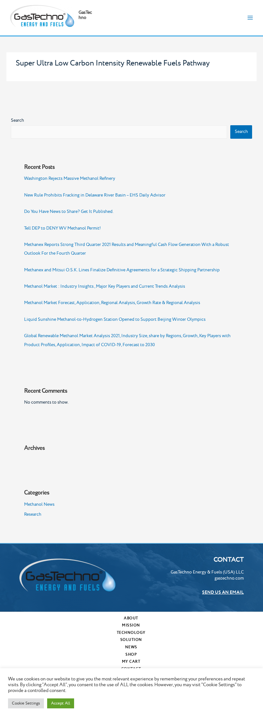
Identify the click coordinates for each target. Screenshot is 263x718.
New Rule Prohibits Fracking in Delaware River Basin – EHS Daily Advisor (94, 195)
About (131, 618)
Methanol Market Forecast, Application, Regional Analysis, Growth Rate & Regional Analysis (112, 303)
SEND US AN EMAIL (223, 592)
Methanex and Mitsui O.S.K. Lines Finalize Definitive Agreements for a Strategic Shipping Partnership (122, 270)
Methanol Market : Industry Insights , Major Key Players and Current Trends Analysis (104, 286)
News (131, 647)
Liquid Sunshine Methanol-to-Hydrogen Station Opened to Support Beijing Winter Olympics (115, 319)
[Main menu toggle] (250, 17)
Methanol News (39, 504)
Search (17, 120)
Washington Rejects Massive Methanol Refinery (69, 178)
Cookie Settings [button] (26, 703)
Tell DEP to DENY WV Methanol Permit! (62, 228)
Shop (131, 654)
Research (32, 514)
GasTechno (85, 15)
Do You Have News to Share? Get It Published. (69, 211)
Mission (131, 625)
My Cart (131, 661)
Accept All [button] (60, 703)
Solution (131, 640)
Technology (131, 632)
